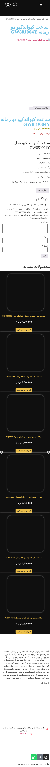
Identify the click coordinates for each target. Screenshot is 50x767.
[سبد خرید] (14, 4)
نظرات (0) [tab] (42, 190)
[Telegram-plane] (40, 757)
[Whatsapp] (34, 757)
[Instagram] (46, 757)
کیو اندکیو (40, 19)
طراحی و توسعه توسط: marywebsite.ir (33, 764)
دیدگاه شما (43, 222)
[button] (41, 4)
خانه (47, 19)
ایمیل (45, 246)
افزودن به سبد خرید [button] (24, 330)
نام (46, 237)
